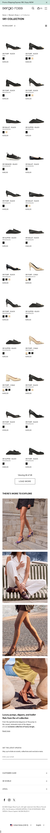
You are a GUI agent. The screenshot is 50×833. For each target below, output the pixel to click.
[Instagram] (9, 800)
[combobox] (19, 825)
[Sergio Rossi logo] (15, 8)
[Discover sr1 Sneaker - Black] (13, 151)
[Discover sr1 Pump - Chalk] (36, 262)
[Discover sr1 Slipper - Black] (36, 114)
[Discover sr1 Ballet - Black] (13, 114)
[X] (14, 800)
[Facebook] (4, 800)
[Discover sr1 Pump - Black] (13, 41)
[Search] (33, 8)
